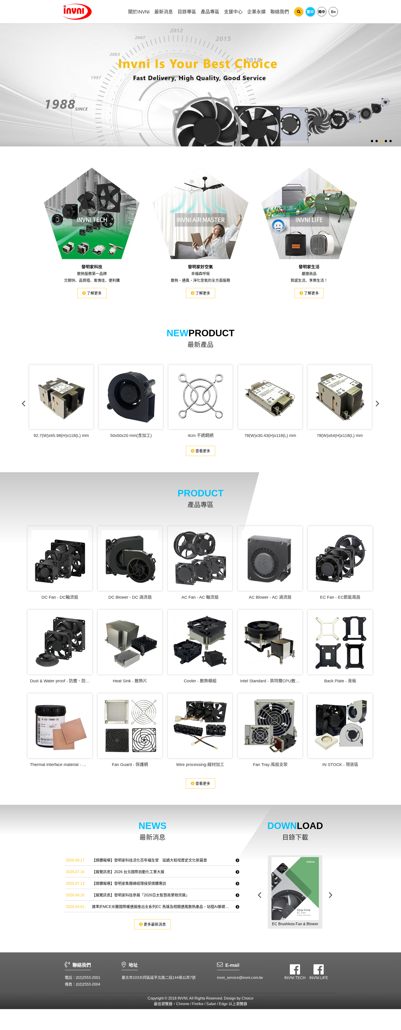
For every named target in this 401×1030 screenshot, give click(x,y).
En (333, 12)
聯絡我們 (279, 11)
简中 (321, 12)
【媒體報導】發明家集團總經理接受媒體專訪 (129, 883)
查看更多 (202, 451)
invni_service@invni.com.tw (240, 978)
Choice (247, 998)
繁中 (310, 12)
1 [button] (372, 141)
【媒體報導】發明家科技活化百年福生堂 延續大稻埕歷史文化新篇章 (149, 860)
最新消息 (163, 11)
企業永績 (256, 11)
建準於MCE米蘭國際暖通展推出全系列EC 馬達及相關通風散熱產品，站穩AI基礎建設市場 (166, 907)
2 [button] (376, 141)
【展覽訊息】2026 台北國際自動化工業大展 (128, 872)
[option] (200, 83)
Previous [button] (23, 403)
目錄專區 (187, 11)
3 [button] (381, 141)
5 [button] (390, 141)
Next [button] (377, 403)
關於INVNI (139, 11)
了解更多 (94, 293)
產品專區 (210, 11)
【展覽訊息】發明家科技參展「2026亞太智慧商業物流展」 (140, 895)
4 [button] (386, 141)
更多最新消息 (154, 924)
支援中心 (233, 11)
